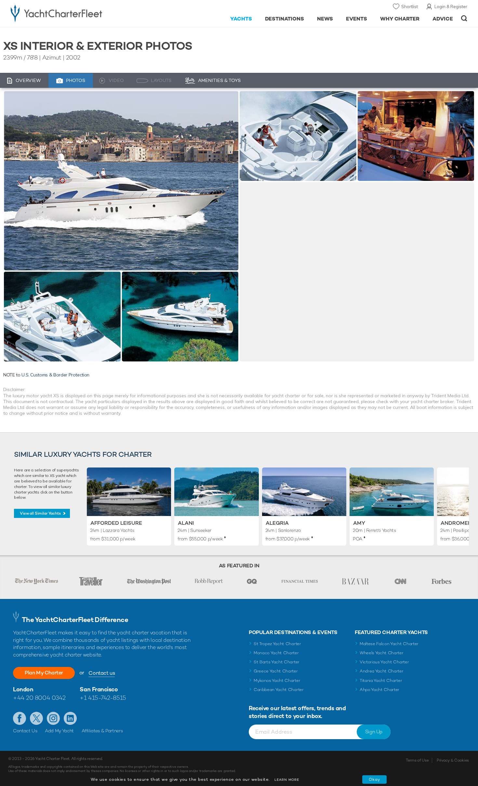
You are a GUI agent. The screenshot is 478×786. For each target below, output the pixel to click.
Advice (442, 18)
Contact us (101, 673)
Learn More (286, 780)
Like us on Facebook (19, 718)
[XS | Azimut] (121, 180)
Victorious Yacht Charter (384, 662)
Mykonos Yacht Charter (277, 680)
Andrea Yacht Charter (382, 671)
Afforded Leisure (116, 523)
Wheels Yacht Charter (382, 653)
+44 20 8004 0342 (39, 697)
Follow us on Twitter (36, 718)
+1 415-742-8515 (103, 697)
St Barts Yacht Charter (276, 662)
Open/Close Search (464, 18)
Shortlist (409, 6)
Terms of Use (417, 760)
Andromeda (458, 523)
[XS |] (62, 316)
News (325, 18)
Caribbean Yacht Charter (279, 689)
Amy (359, 523)
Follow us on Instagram (53, 718)
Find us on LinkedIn (70, 718)
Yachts (241, 18)
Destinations (284, 18)
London (23, 689)
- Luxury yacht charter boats (77, 13)
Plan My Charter (44, 672)
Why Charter (400, 18)
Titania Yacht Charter (381, 680)
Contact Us (25, 731)
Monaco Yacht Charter (276, 653)
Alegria (277, 523)
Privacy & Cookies (453, 760)
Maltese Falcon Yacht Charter (389, 643)
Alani (186, 523)
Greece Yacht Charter (276, 671)
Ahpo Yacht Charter (379, 689)
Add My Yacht (59, 731)
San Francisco (99, 689)
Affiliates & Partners (102, 731)
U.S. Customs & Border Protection (55, 375)
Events (356, 18)
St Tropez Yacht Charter (277, 643)
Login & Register (450, 6)
